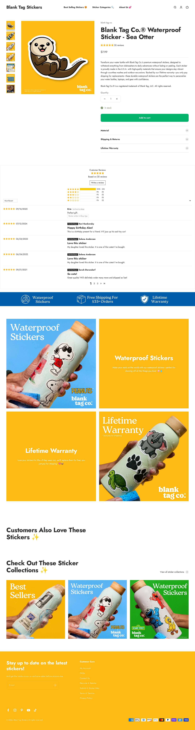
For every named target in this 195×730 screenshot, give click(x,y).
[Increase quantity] (117, 99)
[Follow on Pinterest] (21, 710)
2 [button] (94, 283)
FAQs (82, 673)
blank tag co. (106, 22)
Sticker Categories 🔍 (103, 7)
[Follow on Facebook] (8, 710)
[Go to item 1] (10, 25)
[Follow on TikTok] (35, 710)
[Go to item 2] (10, 36)
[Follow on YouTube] (28, 710)
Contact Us (85, 678)
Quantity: (105, 92)
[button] (107, 45)
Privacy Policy (86, 698)
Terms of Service (87, 693)
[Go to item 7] (10, 89)
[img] (9, 209)
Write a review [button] (97, 182)
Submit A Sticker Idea (89, 688)
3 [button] (97, 283)
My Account (85, 668)
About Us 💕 (125, 7)
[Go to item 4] (10, 57)
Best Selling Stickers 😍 (75, 7)
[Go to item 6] (10, 78)
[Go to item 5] (10, 68)
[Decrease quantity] (105, 99)
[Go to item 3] (10, 46)
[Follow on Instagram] (15, 710)
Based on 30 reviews (97, 176)
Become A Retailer (88, 683)
